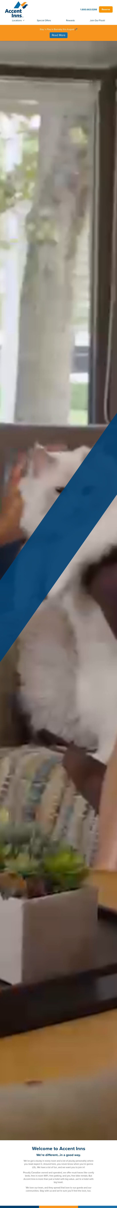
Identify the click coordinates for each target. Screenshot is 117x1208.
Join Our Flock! (97, 20)
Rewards (70, 20)
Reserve (106, 9)
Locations (17, 20)
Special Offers (44, 20)
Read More (58, 35)
